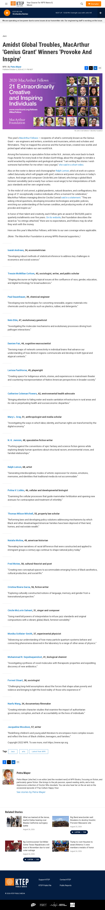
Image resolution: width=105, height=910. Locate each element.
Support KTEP (44, 880)
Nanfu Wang (14, 703)
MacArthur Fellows (28, 138)
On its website (53, 217)
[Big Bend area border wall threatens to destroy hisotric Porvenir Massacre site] (60, 821)
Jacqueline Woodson (19, 727)
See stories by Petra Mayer (31, 792)
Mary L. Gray (14, 417)
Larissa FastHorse (17, 370)
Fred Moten (14, 563)
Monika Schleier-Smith (20, 633)
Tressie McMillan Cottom (21, 273)
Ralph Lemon (62, 170)
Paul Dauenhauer (16, 296)
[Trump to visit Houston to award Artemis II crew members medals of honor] (60, 846)
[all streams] (101, 13)
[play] (7, 12)
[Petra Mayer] (8, 777)
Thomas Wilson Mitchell (20, 513)
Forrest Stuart (15, 680)
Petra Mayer (16, 66)
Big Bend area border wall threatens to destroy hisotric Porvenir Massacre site (83, 820)
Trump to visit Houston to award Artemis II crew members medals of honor (82, 845)
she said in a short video (71, 164)
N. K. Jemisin (15, 440)
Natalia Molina (15, 540)
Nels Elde (13, 320)
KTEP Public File (45, 885)
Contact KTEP (65, 880)
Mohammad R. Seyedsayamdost (25, 657)
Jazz (5, 36)
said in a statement (71, 197)
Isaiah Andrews (16, 250)
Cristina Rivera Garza (19, 587)
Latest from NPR (38, 751)
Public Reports (65, 885)
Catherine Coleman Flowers (22, 393)
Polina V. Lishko (16, 490)
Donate (95, 4)
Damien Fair (14, 343)
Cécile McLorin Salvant (20, 610)
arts (23, 751)
